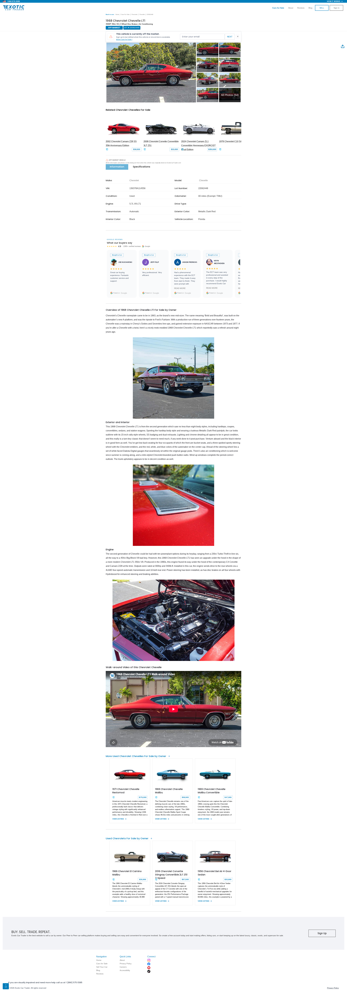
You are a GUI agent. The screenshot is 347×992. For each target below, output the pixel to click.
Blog (310, 8)
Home (117, 14)
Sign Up (322, 933)
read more (180, 288)
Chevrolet (134, 14)
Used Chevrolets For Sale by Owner (127, 838)
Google (124, 293)
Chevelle (142, 14)
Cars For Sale (125, 14)
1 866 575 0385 (13, 1)
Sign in (336, 8)
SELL (321, 8)
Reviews (300, 8)
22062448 (150, 14)
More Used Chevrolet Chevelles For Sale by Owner (136, 756)
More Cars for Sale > (124, 39)
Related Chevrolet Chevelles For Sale (128, 110)
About (290, 8)
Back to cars (110, 14)
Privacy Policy (333, 988)
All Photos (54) (230, 95)
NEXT (229, 36)
